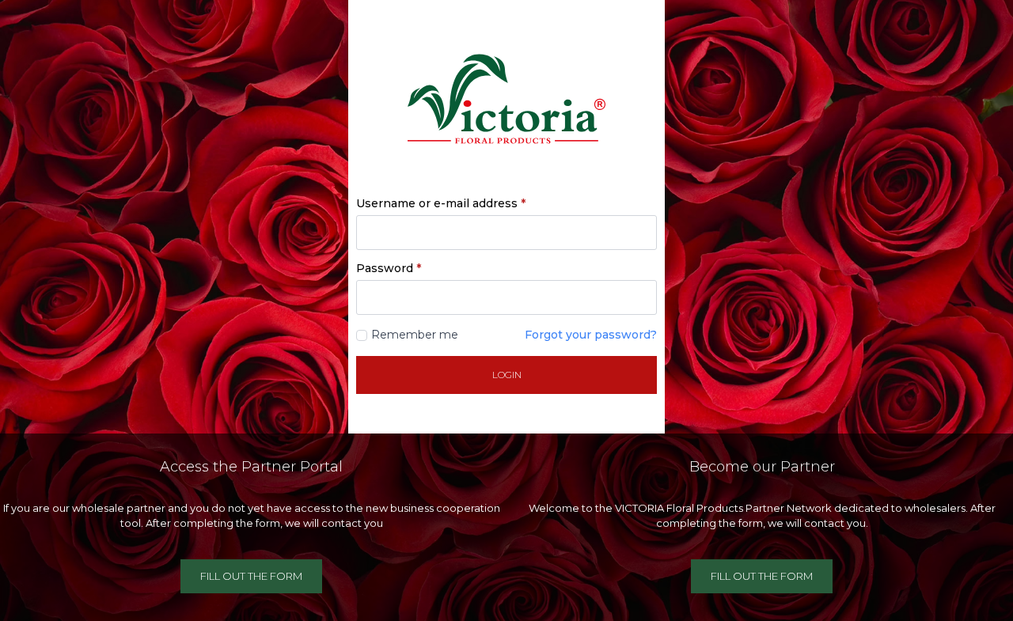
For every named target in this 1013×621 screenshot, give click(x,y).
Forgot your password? (591, 335)
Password (388, 268)
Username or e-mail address (440, 203)
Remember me (414, 335)
